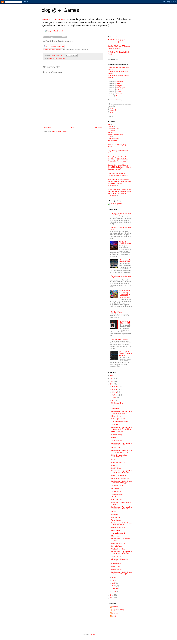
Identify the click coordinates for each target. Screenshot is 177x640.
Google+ (119, 86)
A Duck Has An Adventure (52, 49)
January (114, 591)
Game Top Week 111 (118, 543)
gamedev (111, 126)
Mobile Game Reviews (115, 135)
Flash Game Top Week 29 (119, 339)
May (113, 580)
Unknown (115, 613)
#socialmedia (112, 141)
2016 (112, 375)
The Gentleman (116, 491)
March (114, 586)
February (115, 589)
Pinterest (119, 90)
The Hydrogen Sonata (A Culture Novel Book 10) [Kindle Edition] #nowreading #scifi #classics (118, 159)
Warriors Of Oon (116, 488)
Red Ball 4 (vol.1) (116, 312)
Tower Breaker (116, 520)
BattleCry (114, 459)
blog (46, 10)
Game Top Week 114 (118, 419)
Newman (53, 55)
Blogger (92, 634)
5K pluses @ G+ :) (117, 403)
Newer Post (47, 128)
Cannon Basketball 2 (118, 533)
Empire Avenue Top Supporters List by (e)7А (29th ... (121, 412)
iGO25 (114, 616)
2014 (112, 381)
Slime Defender (116, 416)
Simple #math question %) (120, 478)
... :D (112, 406)
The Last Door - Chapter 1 (119, 549)
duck (54, 58)
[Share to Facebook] (74, 55)
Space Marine (116, 447)
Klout (117, 96)
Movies (110, 133)
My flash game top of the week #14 (125, 322)
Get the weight (116, 564)
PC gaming (111, 130)
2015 (112, 378)
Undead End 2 (116, 517)
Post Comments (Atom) (59, 131)
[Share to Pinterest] (76, 55)
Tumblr (118, 92)
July (113, 400)
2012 (112, 595)
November (115, 389)
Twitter (118, 84)
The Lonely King (116, 440)
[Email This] (67, 55)
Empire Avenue (113, 139)
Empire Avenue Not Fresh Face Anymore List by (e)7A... (121, 451)
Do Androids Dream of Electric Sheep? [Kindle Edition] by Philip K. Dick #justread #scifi (119, 167)
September (115, 395)
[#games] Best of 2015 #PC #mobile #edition (125, 353)
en (57, 58)
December (115, 386)
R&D (109, 124)
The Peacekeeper (117, 494)
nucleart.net (59, 19)
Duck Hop (114, 465)
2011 (112, 598)
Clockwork (114, 437)
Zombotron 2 (115, 424)
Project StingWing (118, 610)
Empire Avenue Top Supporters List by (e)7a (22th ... (121, 444)
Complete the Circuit (118, 527)
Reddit (112, 112)
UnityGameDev (113, 128)
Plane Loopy (115, 536)
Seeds (113, 511)
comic (50, 58)
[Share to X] (72, 55)
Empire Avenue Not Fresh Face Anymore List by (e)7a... (121, 523)
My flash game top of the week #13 (125, 261)
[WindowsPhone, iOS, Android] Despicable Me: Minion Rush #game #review (125, 294)
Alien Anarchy (115, 497)
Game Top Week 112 (118, 500)
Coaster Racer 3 (116, 569)
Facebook (119, 82)
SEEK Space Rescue (118, 432)
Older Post (98, 128)
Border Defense (116, 546)
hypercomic (62, 58)
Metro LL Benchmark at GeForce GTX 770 (119, 456)
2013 (112, 384)
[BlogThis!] (69, 55)
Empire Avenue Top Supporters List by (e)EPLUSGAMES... (121, 428)
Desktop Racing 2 (117, 435)
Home (73, 128)
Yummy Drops (116, 556)
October (114, 392)
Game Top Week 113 (118, 462)
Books (110, 137)
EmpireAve (118, 94)
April (113, 583)
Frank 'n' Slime (116, 468)
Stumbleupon (120, 88)
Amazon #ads (115, 530)
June (113, 577)
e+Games (68, 10)
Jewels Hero (115, 409)
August (114, 398)
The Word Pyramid (117, 485)
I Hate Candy (115, 566)
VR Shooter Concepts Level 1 (125, 243)
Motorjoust (114, 514)
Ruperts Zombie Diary (118, 475)
